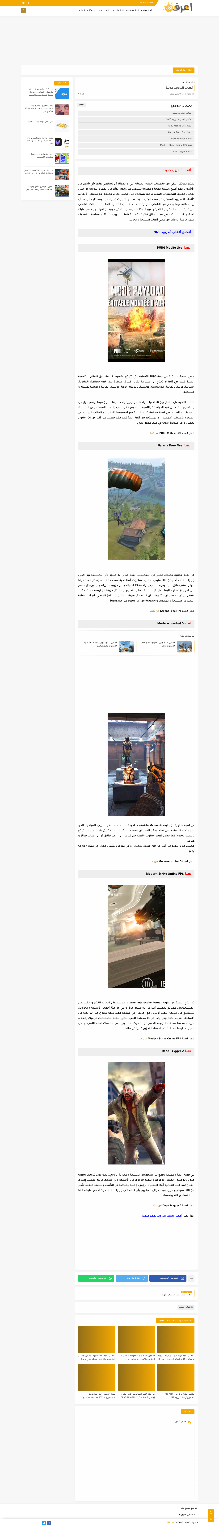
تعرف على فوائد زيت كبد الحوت (40, 122)
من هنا (154, 433)
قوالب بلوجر (146, 10)
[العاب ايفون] (34, 1523)
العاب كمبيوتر (132, 10)
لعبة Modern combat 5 (180, 139)
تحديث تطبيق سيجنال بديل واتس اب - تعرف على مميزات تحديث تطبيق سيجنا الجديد (41, 92)
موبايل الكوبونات (185, 1515)
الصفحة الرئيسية (147, 3)
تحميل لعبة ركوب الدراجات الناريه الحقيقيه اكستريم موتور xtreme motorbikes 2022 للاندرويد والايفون (137, 1358)
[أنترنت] (23, 1523)
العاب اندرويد (117, 10)
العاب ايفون (103, 10)
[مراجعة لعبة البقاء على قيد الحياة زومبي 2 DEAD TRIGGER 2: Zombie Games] (136, 1377)
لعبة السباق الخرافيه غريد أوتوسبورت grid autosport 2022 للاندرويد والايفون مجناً (99, 1396)
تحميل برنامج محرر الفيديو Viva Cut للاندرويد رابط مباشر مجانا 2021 (40, 141)
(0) (79, 94)
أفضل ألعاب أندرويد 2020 (179, 119)
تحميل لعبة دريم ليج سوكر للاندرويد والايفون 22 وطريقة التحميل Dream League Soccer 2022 (176, 1358)
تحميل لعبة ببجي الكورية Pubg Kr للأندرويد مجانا (158, 644)
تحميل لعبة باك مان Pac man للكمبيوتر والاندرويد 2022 (179, 1396)
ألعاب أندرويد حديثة (182, 113)
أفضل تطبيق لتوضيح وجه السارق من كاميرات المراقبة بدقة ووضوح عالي (39, 109)
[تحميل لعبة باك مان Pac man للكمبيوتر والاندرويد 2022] (175, 1377)
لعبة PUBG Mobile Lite (180, 126)
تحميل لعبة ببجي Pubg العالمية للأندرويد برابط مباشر (100, 644)
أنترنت (82, 10)
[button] (167, 1278)
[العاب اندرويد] (39, 1523)
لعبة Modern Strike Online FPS (176, 145)
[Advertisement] (109, 40)
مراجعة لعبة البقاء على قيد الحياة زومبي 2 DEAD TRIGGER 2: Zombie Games (138, 1396)
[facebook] (28, 3)
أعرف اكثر (171, 1523)
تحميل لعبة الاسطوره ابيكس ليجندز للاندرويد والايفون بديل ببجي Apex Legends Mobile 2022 (97, 1358)
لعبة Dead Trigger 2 (182, 152)
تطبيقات (91, 10)
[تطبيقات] (28, 1523)
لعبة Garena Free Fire (180, 132)
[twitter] (23, 3)
